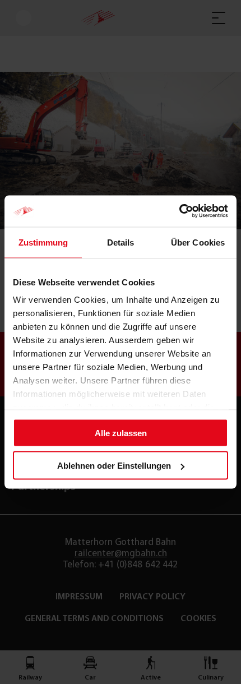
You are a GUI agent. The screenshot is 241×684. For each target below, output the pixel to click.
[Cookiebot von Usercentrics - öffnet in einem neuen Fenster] (179, 211)
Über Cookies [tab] (198, 242)
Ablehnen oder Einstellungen (114, 465)
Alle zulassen (121, 432)
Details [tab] (121, 242)
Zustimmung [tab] (43, 242)
